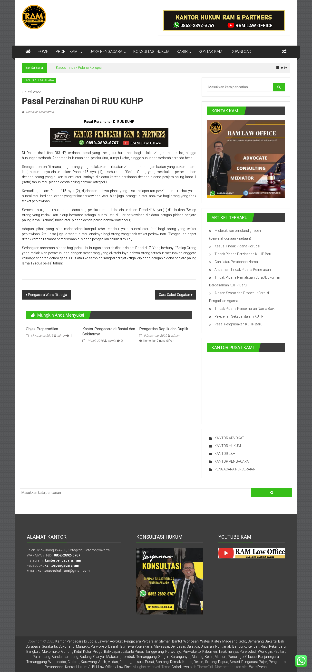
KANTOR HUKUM (227, 446)
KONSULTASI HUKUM (151, 51)
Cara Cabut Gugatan (174, 295)
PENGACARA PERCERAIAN (234, 469)
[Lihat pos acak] (284, 51)
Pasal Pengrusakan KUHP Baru (238, 324)
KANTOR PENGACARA (39, 80)
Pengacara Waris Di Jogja (47, 295)
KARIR (182, 51)
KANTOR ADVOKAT (229, 438)
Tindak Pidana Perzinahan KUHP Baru (243, 254)
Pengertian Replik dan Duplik (163, 329)
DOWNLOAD (241, 51)
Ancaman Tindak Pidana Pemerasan (242, 270)
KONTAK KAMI (211, 51)
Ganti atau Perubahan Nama (236, 262)
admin (61, 335)
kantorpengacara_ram (63, 560)
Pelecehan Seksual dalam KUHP (238, 316)
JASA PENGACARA (106, 51)
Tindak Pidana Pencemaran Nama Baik (244, 309)
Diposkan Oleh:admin (39, 112)
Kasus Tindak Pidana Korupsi (79, 67)
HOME (43, 51)
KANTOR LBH (224, 454)
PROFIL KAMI (67, 51)
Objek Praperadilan (42, 329)
